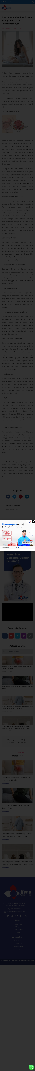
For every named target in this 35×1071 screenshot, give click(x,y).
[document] (17, 535)
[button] (33, 521)
